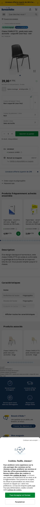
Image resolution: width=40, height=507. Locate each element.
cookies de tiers (19, 475)
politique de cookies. (15, 490)
